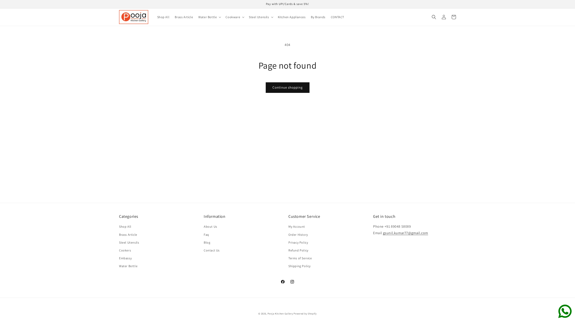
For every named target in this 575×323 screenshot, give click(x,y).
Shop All (125, 227)
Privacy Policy (298, 242)
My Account (296, 227)
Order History (298, 235)
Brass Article (128, 235)
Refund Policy (298, 250)
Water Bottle (128, 266)
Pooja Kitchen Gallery (280, 313)
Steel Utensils (129, 242)
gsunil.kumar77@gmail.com (405, 233)
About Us (210, 227)
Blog (207, 242)
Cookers (125, 250)
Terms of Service (300, 258)
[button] (209, 17)
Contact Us (212, 250)
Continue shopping (287, 87)
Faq (206, 235)
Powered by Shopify (305, 313)
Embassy (125, 258)
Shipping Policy (299, 266)
